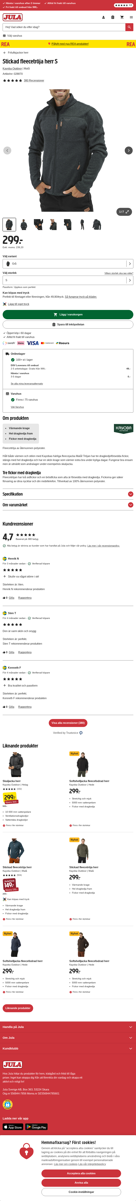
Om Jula (8, 1037)
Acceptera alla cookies (81, 1173)
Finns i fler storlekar (15, 825)
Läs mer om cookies (65, 1164)
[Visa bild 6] (82, 224)
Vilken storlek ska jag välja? (118, 273)
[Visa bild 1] (9, 224)
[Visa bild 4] (53, 224)
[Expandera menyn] (131, 17)
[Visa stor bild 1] (68, 150)
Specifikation (13, 494)
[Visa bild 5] (67, 224)
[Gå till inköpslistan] (113, 17)
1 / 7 (121, 211)
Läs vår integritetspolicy (92, 1164)
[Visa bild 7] (96, 224)
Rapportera (25, 597)
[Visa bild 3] (38, 224)
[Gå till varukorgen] (122, 17)
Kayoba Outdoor (12, 68)
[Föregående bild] (7, 150)
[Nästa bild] (129, 150)
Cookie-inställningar (81, 1192)
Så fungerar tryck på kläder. (81, 296)
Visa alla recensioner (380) (68, 722)
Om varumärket (15, 505)
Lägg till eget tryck (18, 304)
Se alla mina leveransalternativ (27, 383)
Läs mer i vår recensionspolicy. (103, 545)
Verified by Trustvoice (65, 732)
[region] (68, 1168)
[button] (8, 1105)
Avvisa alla (81, 1182)
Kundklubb (10, 1048)
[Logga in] (103, 17)
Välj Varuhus (17, 407)
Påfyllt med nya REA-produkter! (70, 43)
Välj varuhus (14, 35)
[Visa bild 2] (24, 224)
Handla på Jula (13, 1027)
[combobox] (68, 27)
